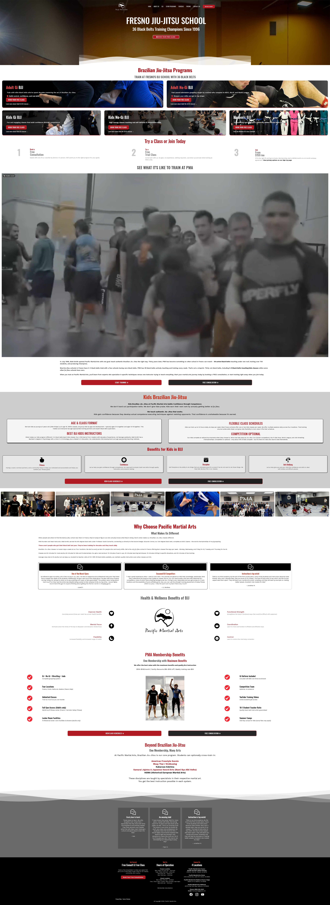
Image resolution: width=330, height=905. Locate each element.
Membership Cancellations (165, 888)
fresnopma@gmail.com (199, 891)
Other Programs (171, 6)
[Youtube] (202, 894)
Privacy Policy (119, 899)
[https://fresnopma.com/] (121, 6)
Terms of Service (126, 899)
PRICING (188, 6)
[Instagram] (197, 894)
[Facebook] (191, 894)
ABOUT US (156, 6)
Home (149, 6)
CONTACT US (196, 6)
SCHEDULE (181, 6)
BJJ (162, 6)
